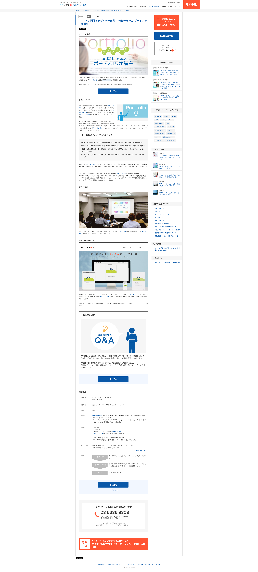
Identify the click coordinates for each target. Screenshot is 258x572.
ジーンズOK (171, 127)
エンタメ (157, 137)
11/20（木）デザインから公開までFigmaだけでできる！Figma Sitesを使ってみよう (169, 97)
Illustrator (166, 116)
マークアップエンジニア (162, 214)
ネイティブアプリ (160, 127)
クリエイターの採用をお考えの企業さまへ (167, 262)
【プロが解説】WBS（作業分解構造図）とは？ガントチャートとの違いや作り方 (169, 157)
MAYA (171, 120)
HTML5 (174, 116)
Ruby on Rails (159, 123)
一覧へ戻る (114, 490)
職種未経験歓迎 (159, 133)
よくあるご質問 (131, 564)
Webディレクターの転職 (162, 223)
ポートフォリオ (159, 220)
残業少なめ (171, 130)
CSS (156, 120)
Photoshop (158, 116)
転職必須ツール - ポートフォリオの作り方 (167, 230)
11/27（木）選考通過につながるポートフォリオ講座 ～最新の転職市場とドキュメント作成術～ (169, 72)
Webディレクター (160, 208)
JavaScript (163, 120)
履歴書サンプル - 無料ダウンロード (165, 233)
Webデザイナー (159, 211)
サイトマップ (149, 564)
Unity (167, 123)
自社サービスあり (160, 130)
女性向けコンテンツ (168, 137)
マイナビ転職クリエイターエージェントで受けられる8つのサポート (167, 249)
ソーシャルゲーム (170, 140)
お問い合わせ (102, 564)
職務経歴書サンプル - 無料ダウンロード (166, 236)
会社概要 (157, 564)
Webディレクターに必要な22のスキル (166, 226)
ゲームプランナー (160, 217)
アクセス (140, 564)
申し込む (113, 91)
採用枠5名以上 (171, 133)
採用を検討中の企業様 (174, 2)
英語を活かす (159, 140)
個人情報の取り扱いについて (116, 564)
